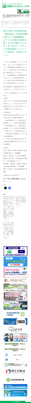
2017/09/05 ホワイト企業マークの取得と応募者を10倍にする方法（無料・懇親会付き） (21, 200)
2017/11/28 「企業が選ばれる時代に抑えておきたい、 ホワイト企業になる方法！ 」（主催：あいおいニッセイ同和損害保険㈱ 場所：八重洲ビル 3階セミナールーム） (8, 229)
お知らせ (5, 21)
